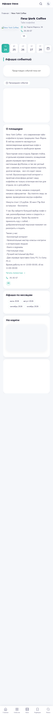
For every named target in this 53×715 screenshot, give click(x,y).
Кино (27, 712)
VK (24, 36)
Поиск (48, 712)
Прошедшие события (18, 83)
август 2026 (28, 301)
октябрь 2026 (32, 306)
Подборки (37, 712)
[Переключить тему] (48, 3)
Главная (5, 13)
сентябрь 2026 (16, 306)
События (17, 712)
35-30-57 (14, 278)
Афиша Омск (10, 3)
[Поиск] (41, 4)
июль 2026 (14, 301)
